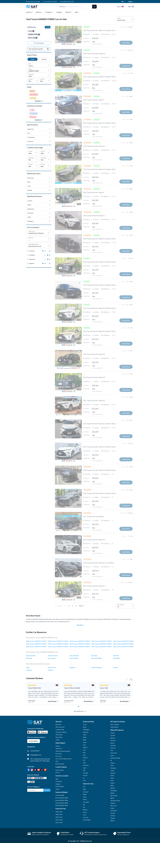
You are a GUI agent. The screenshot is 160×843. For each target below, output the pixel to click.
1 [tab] (79, 707)
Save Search (40, 43)
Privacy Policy (59, 734)
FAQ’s (57, 761)
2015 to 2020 (59, 820)
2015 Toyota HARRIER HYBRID (101, 641)
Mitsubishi (85, 732)
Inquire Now (126, 42)
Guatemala (113, 768)
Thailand (29, 670)
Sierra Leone (113, 805)
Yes (45, 251)
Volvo (84, 762)
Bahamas (112, 738)
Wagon (85, 794)
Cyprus (112, 755)
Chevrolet (85, 773)
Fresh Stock (86, 26)
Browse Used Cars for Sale (33, 1)
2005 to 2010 (59, 814)
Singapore (34, 117)
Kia (84, 778)
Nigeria (112, 798)
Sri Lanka (112, 813)
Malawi (112, 785)
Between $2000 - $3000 (62, 800)
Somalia (112, 808)
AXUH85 (116, 656)
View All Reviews (79, 711)
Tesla (84, 780)
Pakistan (50, 670)
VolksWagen (86, 729)
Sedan (84, 789)
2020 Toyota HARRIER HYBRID (101, 644)
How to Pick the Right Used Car (64, 758)
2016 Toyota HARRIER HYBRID (123, 641)
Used (32, 59)
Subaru (85, 737)
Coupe (84, 797)
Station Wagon (87, 820)
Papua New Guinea (115, 800)
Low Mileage (33, 98)
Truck (84, 815)
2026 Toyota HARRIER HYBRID (123, 646)
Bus (84, 804)
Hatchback (85, 792)
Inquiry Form (59, 748)
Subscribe (46, 790)
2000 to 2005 (59, 811)
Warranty (31, 263)
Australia (112, 735)
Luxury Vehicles (33, 94)
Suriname (112, 815)
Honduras (112, 773)
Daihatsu (85, 747)
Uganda (112, 820)
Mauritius (112, 788)
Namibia (112, 793)
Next (80, 606)
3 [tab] (83, 707)
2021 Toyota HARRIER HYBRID (123, 644)
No (49, 251)
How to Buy (59, 753)
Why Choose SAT (60, 727)
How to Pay (58, 756)
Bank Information (60, 764)
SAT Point (32, 91)
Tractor (85, 812)
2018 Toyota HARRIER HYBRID (58, 644)
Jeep (84, 770)
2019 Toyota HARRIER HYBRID (80, 644)
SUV (84, 787)
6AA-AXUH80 (30, 656)
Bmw (84, 752)
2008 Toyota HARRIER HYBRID (58, 641)
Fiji (111, 760)
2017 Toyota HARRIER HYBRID (36, 644)
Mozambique (113, 790)
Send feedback (33, 741)
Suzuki (84, 742)
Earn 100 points (87, 73)
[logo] (34, 723)
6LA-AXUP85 (74, 658)
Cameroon (113, 748)
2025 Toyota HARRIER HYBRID (101, 646)
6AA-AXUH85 (74, 656)
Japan (33, 110)
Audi (84, 755)
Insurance (31, 251)
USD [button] (122, 1)
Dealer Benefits (114, 727)
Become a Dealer (114, 724)
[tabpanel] (43, 693)
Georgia (112, 763)
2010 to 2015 (59, 817)
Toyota (85, 724)
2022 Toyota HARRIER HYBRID (36, 646)
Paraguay (112, 803)
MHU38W (116, 658)
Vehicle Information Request (63, 751)
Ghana (112, 765)
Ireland (112, 775)
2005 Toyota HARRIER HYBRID (36, 641)
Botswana (113, 740)
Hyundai (85, 775)
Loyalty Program (60, 770)
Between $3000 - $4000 (62, 803)
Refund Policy (59, 737)
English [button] (130, 1)
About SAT (58, 724)
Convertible (86, 802)
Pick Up (85, 799)
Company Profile (60, 729)
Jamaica (112, 778)
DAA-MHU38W (96, 658)
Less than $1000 (60, 795)
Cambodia (113, 745)
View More (80, 625)
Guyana (112, 770)
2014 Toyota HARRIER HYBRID (80, 641)
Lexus (84, 750)
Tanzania (112, 818)
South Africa (113, 810)
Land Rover (86, 765)
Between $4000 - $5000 (62, 805)
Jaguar (84, 768)
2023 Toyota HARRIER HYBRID (58, 646)
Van (84, 807)
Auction (44, 59)
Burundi (112, 743)
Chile (111, 750)
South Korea (34, 113)
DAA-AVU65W (52, 656)
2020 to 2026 (59, 822)
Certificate (32, 255)
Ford (84, 760)
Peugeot (85, 757)
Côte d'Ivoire (113, 753)
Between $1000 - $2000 (62, 798)
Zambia (115, 667)
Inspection (32, 259)
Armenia (112, 733)
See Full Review (52, 701)
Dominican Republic (115, 758)
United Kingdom (96, 667)
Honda (84, 734)
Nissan (84, 727)
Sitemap (58, 746)
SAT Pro (58, 772)
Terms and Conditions (61, 732)
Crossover (85, 817)
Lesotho (112, 783)
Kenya (112, 780)
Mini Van (85, 809)
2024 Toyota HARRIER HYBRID (80, 646)
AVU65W (29, 658)
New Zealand (113, 795)
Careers (58, 739)
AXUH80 (94, 656)
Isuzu (84, 745)
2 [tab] (81, 707)
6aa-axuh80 (51, 658)
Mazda (84, 739)
